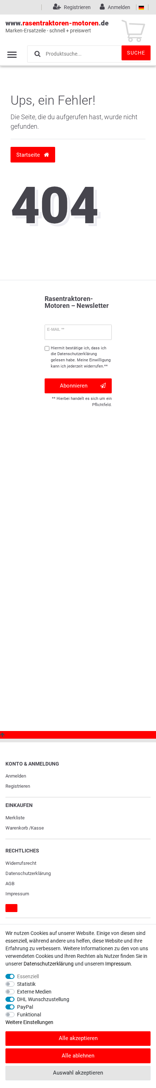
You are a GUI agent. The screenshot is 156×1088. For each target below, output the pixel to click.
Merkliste (15, 817)
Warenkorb (16, 828)
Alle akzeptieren (78, 1038)
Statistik (26, 984)
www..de (56, 26)
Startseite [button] (28, 155)
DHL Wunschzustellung (43, 999)
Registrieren (17, 786)
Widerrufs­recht (20, 863)
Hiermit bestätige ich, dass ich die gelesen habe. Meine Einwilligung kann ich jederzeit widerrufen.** (81, 357)
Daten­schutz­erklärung (28, 873)
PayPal (25, 1007)
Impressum (17, 893)
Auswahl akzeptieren (78, 1072)
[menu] (12, 54)
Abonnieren (73, 385)
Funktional (29, 1014)
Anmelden (15, 776)
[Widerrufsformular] (11, 908)
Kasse (37, 828)
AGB (10, 883)
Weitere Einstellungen (29, 1022)
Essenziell (28, 976)
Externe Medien (34, 992)
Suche (136, 53)
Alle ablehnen (78, 1055)
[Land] (141, 7)
